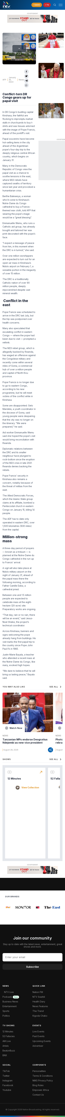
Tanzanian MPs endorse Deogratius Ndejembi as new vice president (25, 741)
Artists (6, 1045)
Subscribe (32, 966)
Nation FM (37, 992)
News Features (40, 1006)
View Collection (30, 787)
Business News (10, 1001)
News (21, 80)
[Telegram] (26, 81)
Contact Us (38, 1094)
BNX (5, 1055)
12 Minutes (14, 778)
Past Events (38, 1036)
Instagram (7, 1080)
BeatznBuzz (9, 1050)
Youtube (7, 1090)
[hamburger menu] (60, 5)
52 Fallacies (9, 1036)
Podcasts (10, 996)
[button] (59, 5)
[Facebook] (26, 71)
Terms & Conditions (42, 1075)
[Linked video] (51, 40)
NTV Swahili (38, 996)
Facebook (8, 1085)
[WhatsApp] (26, 85)
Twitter (6, 1075)
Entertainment (10, 1006)
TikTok (6, 1071)
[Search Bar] (54, 4)
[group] (7, 907)
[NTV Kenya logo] (6, 5)
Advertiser (37, 1045)
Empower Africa (40, 1090)
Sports (6, 1011)
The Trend (38, 1011)
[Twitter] (26, 76)
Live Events (38, 1031)
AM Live (7, 1041)
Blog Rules (38, 1085)
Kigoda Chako (39, 1015)
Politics (6, 1015)
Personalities (39, 1071)
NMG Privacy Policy (42, 1080)
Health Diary (38, 1001)
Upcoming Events (41, 1041)
